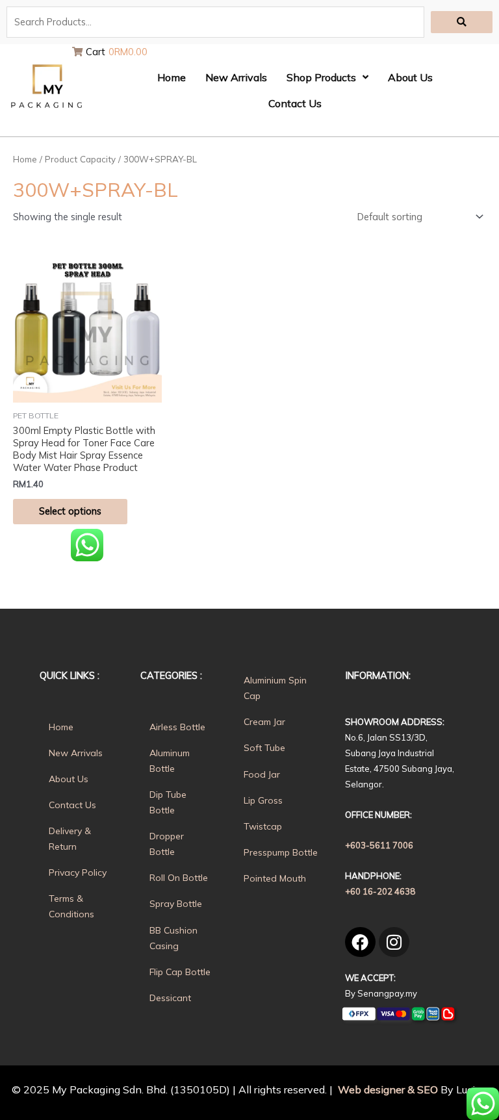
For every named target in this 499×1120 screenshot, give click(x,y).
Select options (70, 511)
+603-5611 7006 (379, 845)
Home (25, 159)
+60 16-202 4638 (380, 891)
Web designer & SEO (386, 1089)
